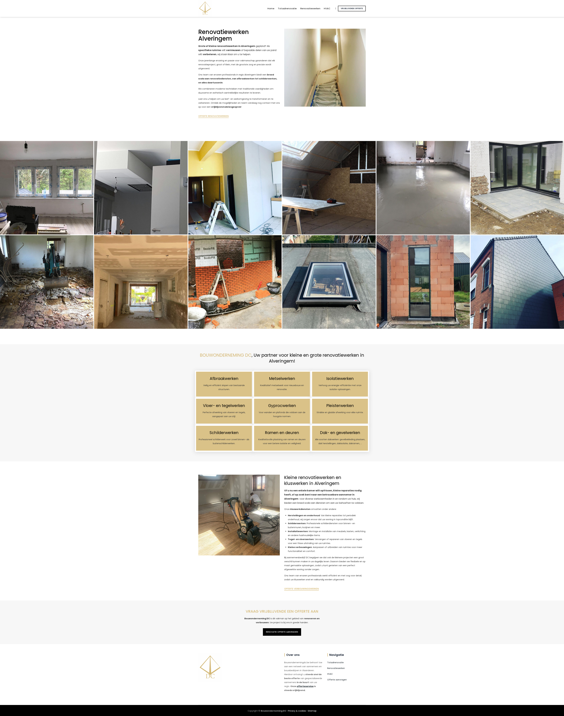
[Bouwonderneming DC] (205, 8)
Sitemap (312, 710)
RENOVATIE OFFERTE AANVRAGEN (282, 631)
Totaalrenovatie (287, 8)
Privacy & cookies (297, 710)
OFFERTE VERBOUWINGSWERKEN (301, 588)
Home (270, 8)
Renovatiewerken (310, 8)
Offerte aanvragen (337, 679)
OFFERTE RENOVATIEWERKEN (213, 116)
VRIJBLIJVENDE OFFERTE (352, 8)
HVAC (327, 8)
